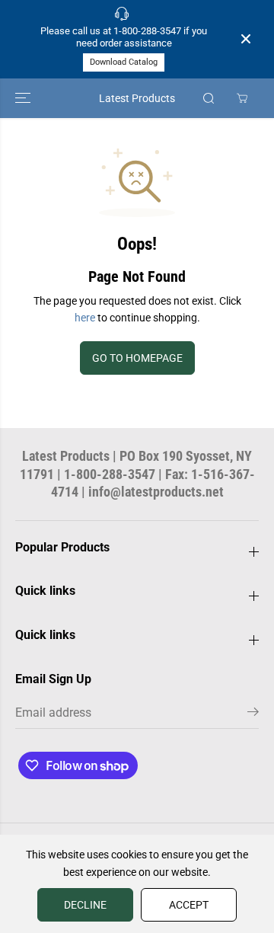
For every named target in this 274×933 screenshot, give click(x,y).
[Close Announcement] (246, 39)
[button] (24, 98)
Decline (85, 905)
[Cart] (242, 98)
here (85, 318)
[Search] (208, 98)
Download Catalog (124, 62)
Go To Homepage (137, 358)
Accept (189, 905)
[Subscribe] (253, 714)
